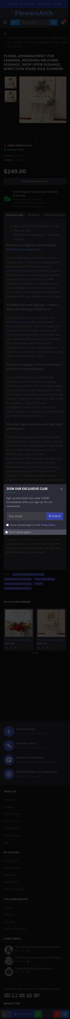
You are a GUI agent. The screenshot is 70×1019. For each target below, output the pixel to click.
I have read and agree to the (32, 524)
